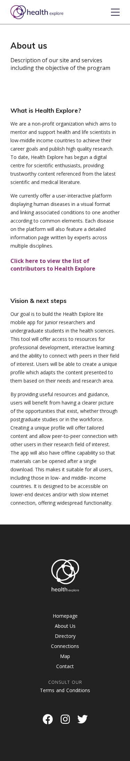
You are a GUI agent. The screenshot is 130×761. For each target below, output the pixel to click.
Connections (65, 646)
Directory (65, 636)
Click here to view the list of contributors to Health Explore (52, 264)
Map (65, 656)
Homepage (65, 615)
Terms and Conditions (65, 690)
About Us (65, 626)
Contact (65, 666)
